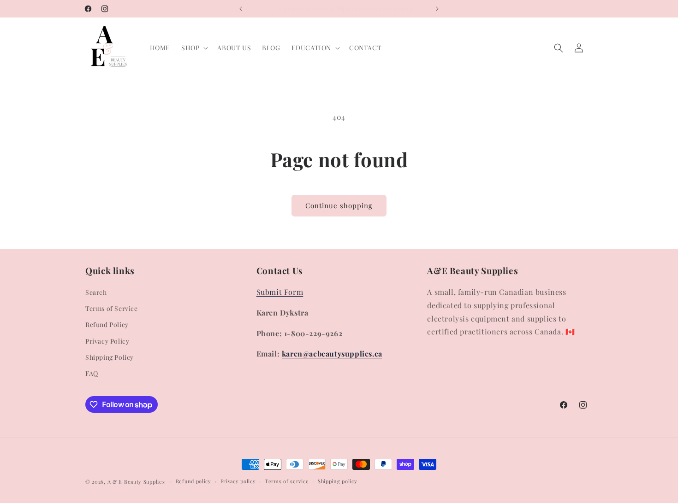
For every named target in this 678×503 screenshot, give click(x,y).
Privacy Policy (107, 341)
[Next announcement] (437, 9)
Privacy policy (238, 481)
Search (96, 292)
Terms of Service (111, 308)
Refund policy (193, 481)
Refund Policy (107, 325)
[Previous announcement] (241, 9)
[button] (194, 48)
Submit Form (279, 292)
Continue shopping (339, 205)
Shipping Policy (109, 357)
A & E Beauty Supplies (136, 481)
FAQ (91, 373)
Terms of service (287, 481)
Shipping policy (337, 481)
